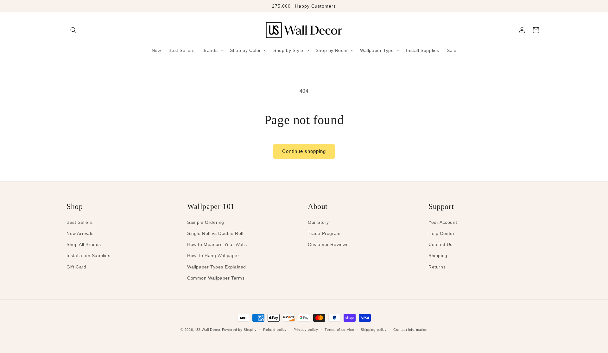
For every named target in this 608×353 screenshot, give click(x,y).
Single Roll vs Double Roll (215, 233)
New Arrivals (79, 233)
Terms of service (339, 329)
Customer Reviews (328, 244)
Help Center (441, 233)
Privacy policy (306, 329)
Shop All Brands (83, 244)
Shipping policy (374, 329)
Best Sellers (79, 222)
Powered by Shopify (239, 329)
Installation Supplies (88, 255)
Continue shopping (304, 151)
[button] (73, 30)
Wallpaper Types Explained (216, 266)
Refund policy (275, 329)
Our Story (318, 222)
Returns (437, 266)
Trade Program (324, 233)
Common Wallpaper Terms (215, 278)
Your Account (442, 222)
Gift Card (76, 266)
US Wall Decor (208, 329)
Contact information (410, 329)
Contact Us (440, 244)
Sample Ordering (205, 222)
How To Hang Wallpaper (213, 255)
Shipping (437, 255)
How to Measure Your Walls (217, 244)
